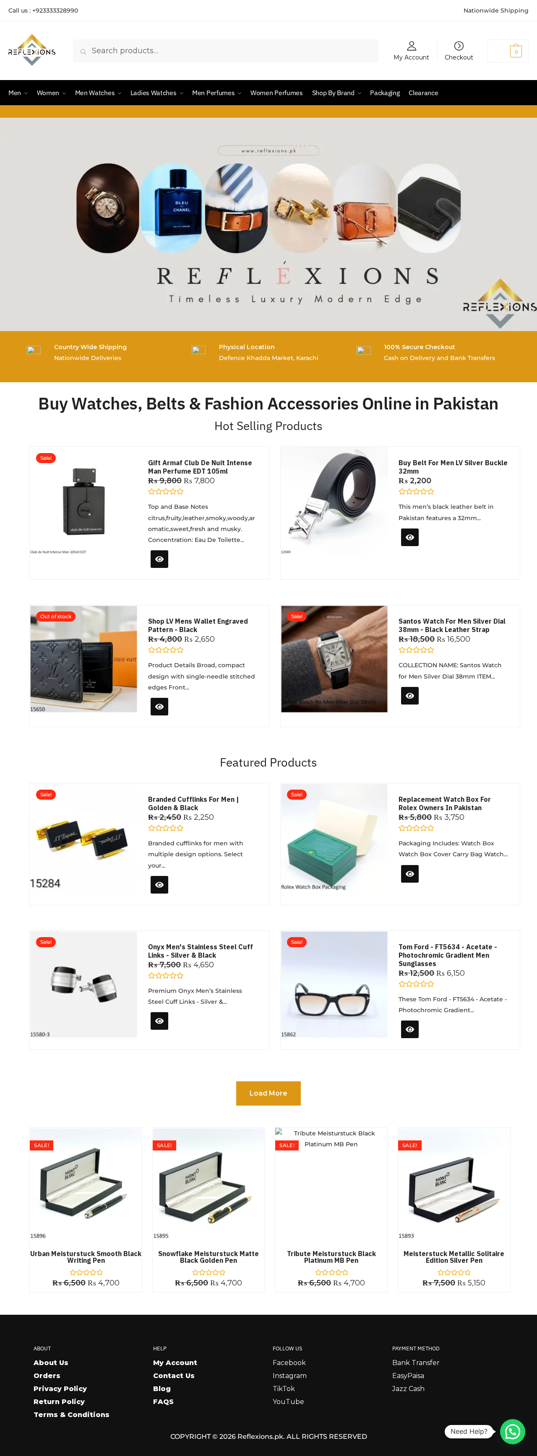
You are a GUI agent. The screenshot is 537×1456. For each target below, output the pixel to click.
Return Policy (59, 1402)
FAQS (163, 1402)
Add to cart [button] (175, 569)
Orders (47, 1376)
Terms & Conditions (71, 1415)
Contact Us (174, 1376)
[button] (512, 1431)
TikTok (284, 1389)
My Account (411, 57)
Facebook (289, 1363)
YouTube (288, 1402)
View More (173, 717)
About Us (51, 1363)
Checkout (459, 57)
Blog (162, 1389)
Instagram (290, 1376)
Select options (431, 552)
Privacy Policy (60, 1389)
